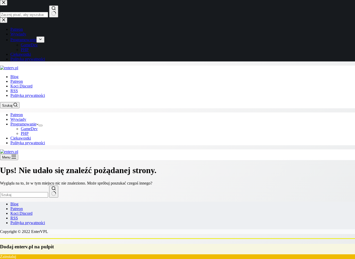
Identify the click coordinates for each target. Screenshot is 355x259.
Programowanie (23, 124)
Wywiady (18, 119)
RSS (14, 91)
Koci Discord (21, 86)
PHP (25, 133)
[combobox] (24, 195)
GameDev (29, 129)
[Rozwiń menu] (40, 125)
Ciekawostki (20, 138)
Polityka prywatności (27, 95)
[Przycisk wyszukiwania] (53, 192)
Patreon (16, 81)
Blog (14, 76)
